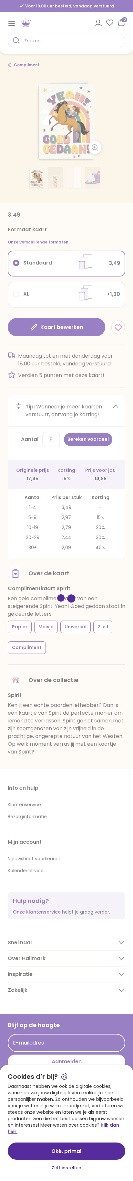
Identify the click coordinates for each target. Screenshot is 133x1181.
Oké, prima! (66, 1151)
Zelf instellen (66, 1168)
